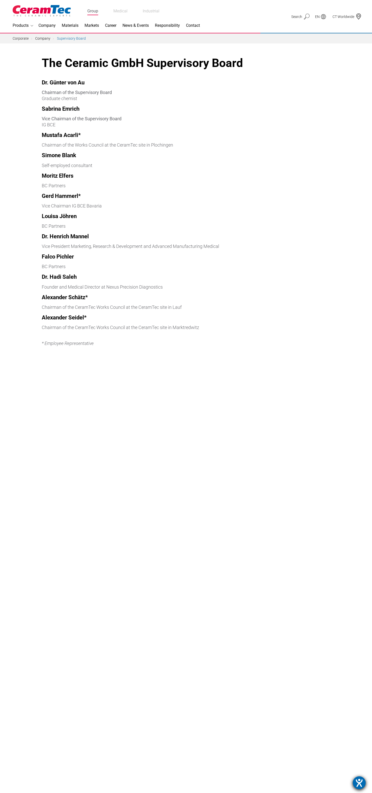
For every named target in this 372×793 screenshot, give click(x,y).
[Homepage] (42, 10)
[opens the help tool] (359, 782)
